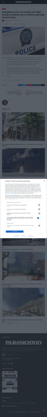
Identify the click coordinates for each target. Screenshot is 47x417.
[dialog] (23, 208)
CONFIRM (14, 231)
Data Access (23, 235)
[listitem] (23, 202)
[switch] (38, 205)
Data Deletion (16, 235)
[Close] (44, 181)
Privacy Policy (30, 235)
